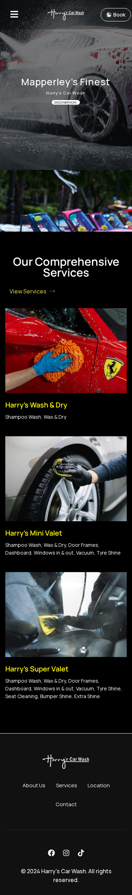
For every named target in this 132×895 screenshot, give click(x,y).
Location (99, 785)
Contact (66, 804)
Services (66, 785)
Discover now (66, 102)
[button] (19, 14)
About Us (34, 785)
